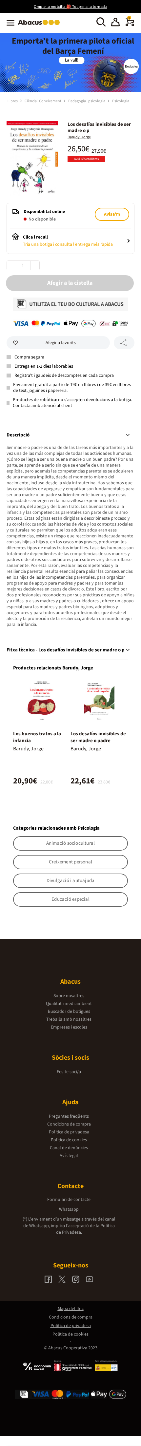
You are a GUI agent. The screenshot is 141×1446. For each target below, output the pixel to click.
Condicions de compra (69, 1124)
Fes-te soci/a (69, 1072)
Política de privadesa (69, 1132)
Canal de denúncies (69, 1148)
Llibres (12, 101)
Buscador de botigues (69, 1011)
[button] (115, 23)
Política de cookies (69, 1140)
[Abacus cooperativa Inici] (40, 25)
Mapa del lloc (71, 1308)
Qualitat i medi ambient (69, 1003)
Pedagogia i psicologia (87, 101)
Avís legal (69, 1155)
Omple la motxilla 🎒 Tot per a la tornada (70, 7)
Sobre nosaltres (68, 996)
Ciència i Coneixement (43, 101)
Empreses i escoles (69, 1027)
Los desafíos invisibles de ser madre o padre (98, 737)
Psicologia (120, 101)
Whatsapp (69, 1209)
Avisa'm (112, 214)
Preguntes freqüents (69, 1116)
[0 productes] (129, 25)
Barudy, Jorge (79, 137)
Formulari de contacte (69, 1199)
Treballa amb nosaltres (68, 1019)
